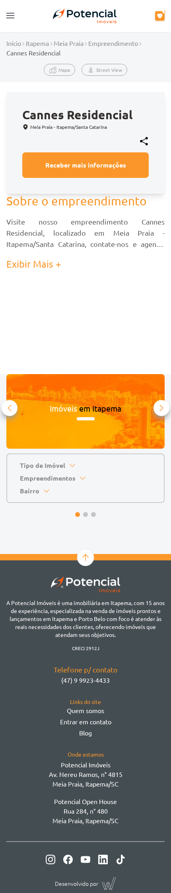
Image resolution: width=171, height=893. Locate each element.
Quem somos (85, 710)
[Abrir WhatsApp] (151, 873)
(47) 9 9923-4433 (85, 680)
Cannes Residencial (33, 53)
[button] (9, 408)
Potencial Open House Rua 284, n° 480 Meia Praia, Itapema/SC (85, 810)
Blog (85, 733)
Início (13, 43)
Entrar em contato (85, 721)
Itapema (37, 43)
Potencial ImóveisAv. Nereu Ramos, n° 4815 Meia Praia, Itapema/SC (85, 774)
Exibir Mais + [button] (33, 264)
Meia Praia (69, 43)
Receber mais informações (85, 165)
